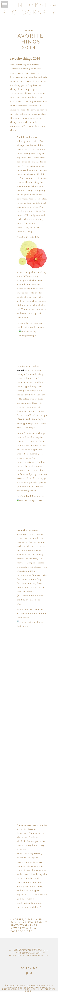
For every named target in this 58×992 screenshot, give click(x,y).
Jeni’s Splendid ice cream (30, 496)
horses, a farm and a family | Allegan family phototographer (28, 922)
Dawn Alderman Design (40, 990)
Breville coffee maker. (33, 327)
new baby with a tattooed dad (23, 930)
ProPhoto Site (28, 989)
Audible (21, 137)
